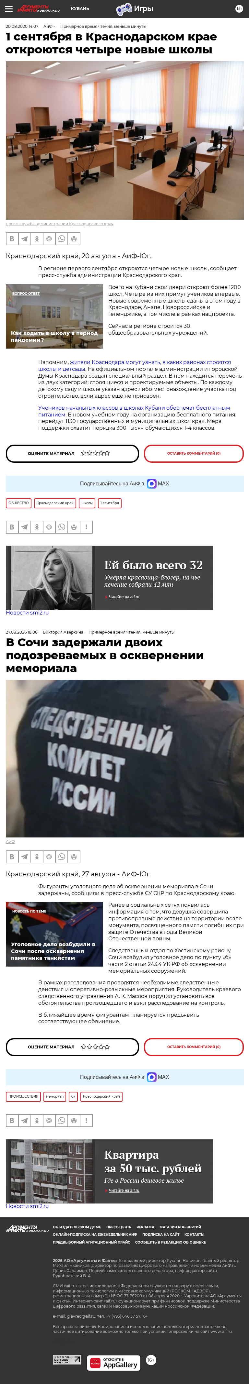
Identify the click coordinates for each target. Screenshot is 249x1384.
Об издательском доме (77, 1227)
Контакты (194, 1235)
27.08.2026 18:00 (22, 632)
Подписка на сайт (160, 1235)
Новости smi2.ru (27, 613)
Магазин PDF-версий (180, 1227)
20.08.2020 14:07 (22, 26)
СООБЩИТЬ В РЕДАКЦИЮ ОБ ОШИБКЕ (170, 1242)
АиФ (10, 841)
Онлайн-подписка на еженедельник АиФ (95, 1235)
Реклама (145, 1227)
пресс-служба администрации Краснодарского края (59, 223)
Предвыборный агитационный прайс (91, 1242)
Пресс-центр (118, 1227)
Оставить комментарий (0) (194, 453)
